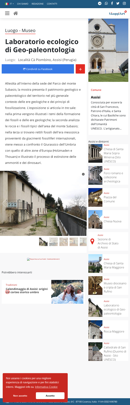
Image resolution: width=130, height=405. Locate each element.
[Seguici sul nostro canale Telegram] (99, 3)
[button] (9, 4)
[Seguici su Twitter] (117, 3)
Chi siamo (22, 3)
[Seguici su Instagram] (124, 3)
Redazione (38, 3)
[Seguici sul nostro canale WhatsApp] (106, 3)
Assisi (95, 97)
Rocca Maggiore (114, 331)
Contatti (52, 3)
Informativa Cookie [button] (46, 387)
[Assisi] (108, 50)
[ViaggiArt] (16, 13)
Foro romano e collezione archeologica (113, 177)
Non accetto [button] (20, 395)
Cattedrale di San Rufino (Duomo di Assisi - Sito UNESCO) (115, 353)
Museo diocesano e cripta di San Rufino (115, 287)
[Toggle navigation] (7, 13)
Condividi (39, 69)
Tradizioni (11, 284)
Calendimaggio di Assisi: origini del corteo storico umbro (27, 290)
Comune (96, 90)
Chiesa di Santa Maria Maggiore (114, 265)
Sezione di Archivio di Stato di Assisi (108, 243)
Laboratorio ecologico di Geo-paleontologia (115, 309)
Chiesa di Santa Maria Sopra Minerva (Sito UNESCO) (113, 155)
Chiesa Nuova (112, 221)
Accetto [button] (50, 395)
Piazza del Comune (110, 199)
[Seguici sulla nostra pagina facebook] (112, 3)
